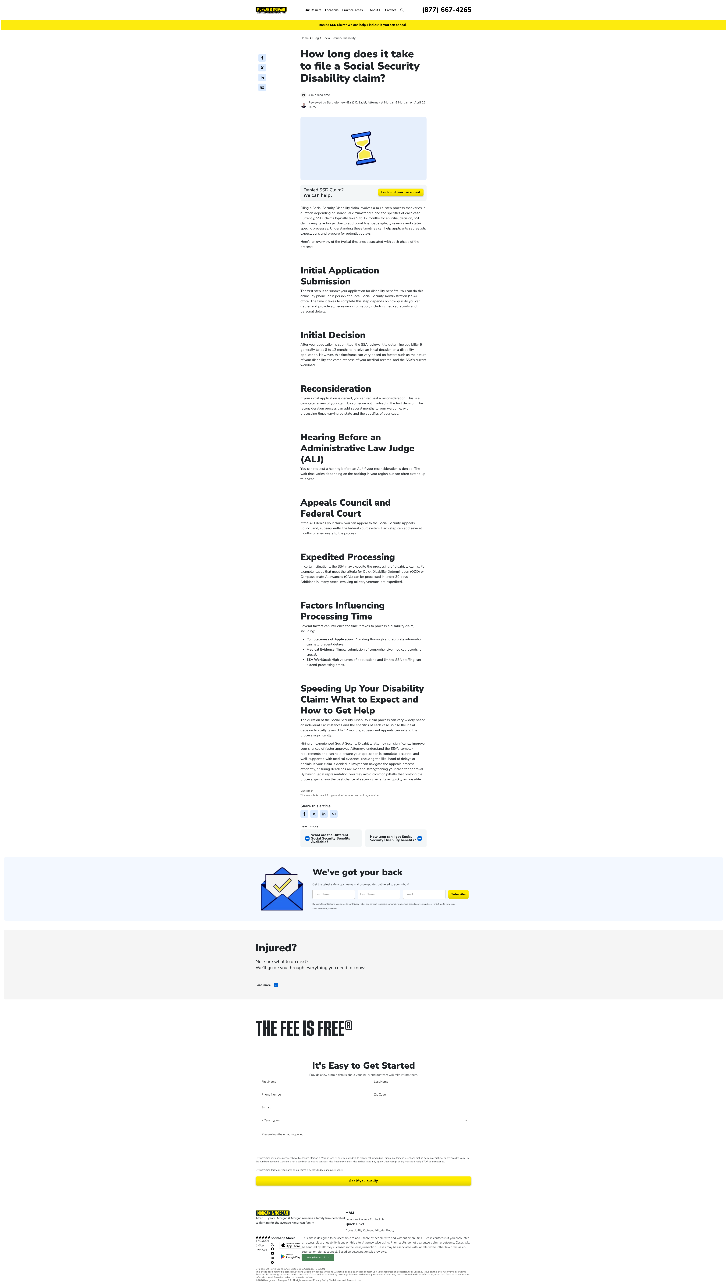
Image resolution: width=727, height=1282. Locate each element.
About (374, 10)
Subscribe (458, 894)
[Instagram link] (272, 1258)
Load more (263, 985)
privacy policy (335, 1170)
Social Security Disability (339, 38)
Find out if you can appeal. (400, 192)
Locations (332, 10)
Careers (364, 1219)
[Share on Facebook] (262, 58)
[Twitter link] (272, 1244)
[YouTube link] (272, 1253)
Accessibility (354, 1230)
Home (304, 38)
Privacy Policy (358, 904)
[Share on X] (262, 67)
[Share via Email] (262, 87)
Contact (390, 10)
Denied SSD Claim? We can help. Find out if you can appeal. (362, 25)
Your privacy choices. (318, 1257)
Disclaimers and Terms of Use (344, 1280)
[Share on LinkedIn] (262, 77)
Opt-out (368, 1230)
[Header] (271, 10)
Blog (315, 38)
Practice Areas (352, 10)
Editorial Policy (384, 1230)
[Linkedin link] (272, 1262)
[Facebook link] (272, 1249)
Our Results (313, 10)
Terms (303, 1170)
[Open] (402, 10)
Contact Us (377, 1219)
